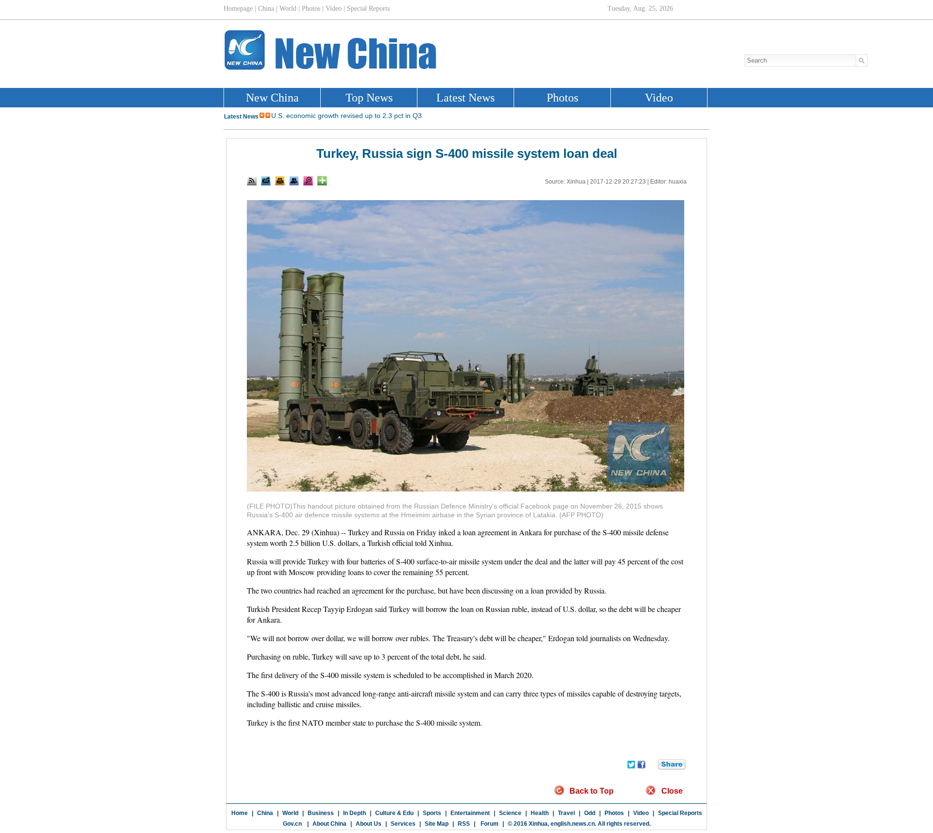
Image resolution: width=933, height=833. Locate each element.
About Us (368, 823)
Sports (432, 813)
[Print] (280, 181)
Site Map (437, 823)
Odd (589, 813)
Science (510, 813)
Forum (489, 823)
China (265, 813)
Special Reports (680, 813)
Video (641, 813)
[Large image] (308, 181)
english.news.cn (573, 823)
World (290, 813)
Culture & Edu (394, 813)
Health (540, 813)
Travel (566, 813)
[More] (322, 181)
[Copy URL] (294, 181)
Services (403, 823)
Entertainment (470, 813)
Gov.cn (292, 823)
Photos (614, 813)
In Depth (354, 813)
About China (329, 823)
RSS (464, 823)
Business (321, 813)
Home (239, 813)
